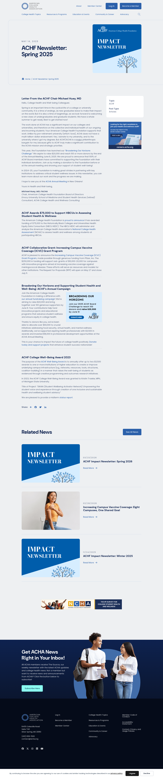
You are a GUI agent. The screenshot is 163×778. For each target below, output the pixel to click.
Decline (146, 773)
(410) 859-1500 (28, 736)
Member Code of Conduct (129, 716)
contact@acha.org (30, 739)
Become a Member (130, 6)
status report (66, 397)
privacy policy (117, 773)
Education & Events (81, 14)
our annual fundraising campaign (38, 299)
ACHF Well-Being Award (53, 361)
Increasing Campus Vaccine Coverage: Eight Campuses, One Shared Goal (111, 508)
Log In (111, 6)
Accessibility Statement (127, 723)
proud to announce (74, 220)
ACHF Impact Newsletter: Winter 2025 (108, 556)
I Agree (132, 773)
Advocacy (124, 14)
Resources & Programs (57, 14)
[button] (138, 14)
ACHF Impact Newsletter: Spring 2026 (107, 461)
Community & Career (104, 14)
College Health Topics (31, 14)
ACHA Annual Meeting (56, 181)
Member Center (95, 6)
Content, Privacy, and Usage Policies (131, 730)
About (79, 6)
